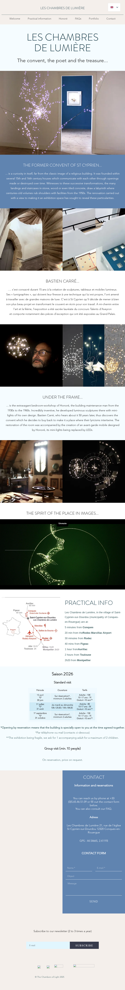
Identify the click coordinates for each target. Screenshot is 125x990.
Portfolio (94, 18)
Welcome (14, 18)
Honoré (63, 18)
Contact (111, 18)
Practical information (39, 18)
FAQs (78, 18)
